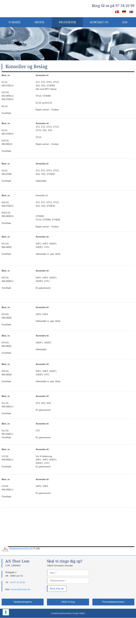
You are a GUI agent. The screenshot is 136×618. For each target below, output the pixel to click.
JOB (124, 22)
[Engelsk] (131, 12)
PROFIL (40, 22)
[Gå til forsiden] (23, 7)
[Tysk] (124, 12)
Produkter (67, 22)
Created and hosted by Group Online (68, 613)
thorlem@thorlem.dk (20, 589)
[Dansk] (117, 12)
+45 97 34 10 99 (17, 582)
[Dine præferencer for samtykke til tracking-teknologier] (6, 612)
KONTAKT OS (99, 22)
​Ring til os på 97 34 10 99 (113, 6)
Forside (15, 22)
